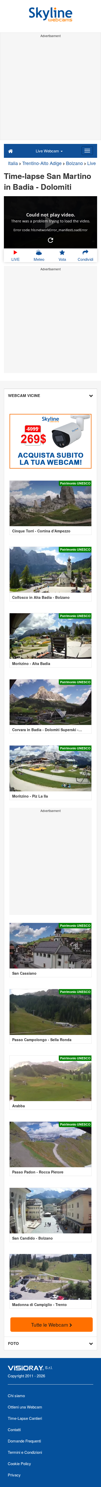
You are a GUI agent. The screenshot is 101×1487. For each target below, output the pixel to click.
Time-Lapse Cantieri (25, 1418)
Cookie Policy (19, 1463)
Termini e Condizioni (25, 1452)
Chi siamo (16, 1395)
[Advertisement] (50, 89)
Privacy (14, 1474)
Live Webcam (48, 150)
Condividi (85, 259)
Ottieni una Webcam (25, 1407)
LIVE (15, 259)
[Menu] (87, 150)
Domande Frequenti (24, 1440)
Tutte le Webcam (50, 1324)
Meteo (39, 259)
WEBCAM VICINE (24, 395)
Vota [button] (62, 259)
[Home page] (10, 150)
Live (91, 163)
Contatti (14, 1429)
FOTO (13, 1343)
